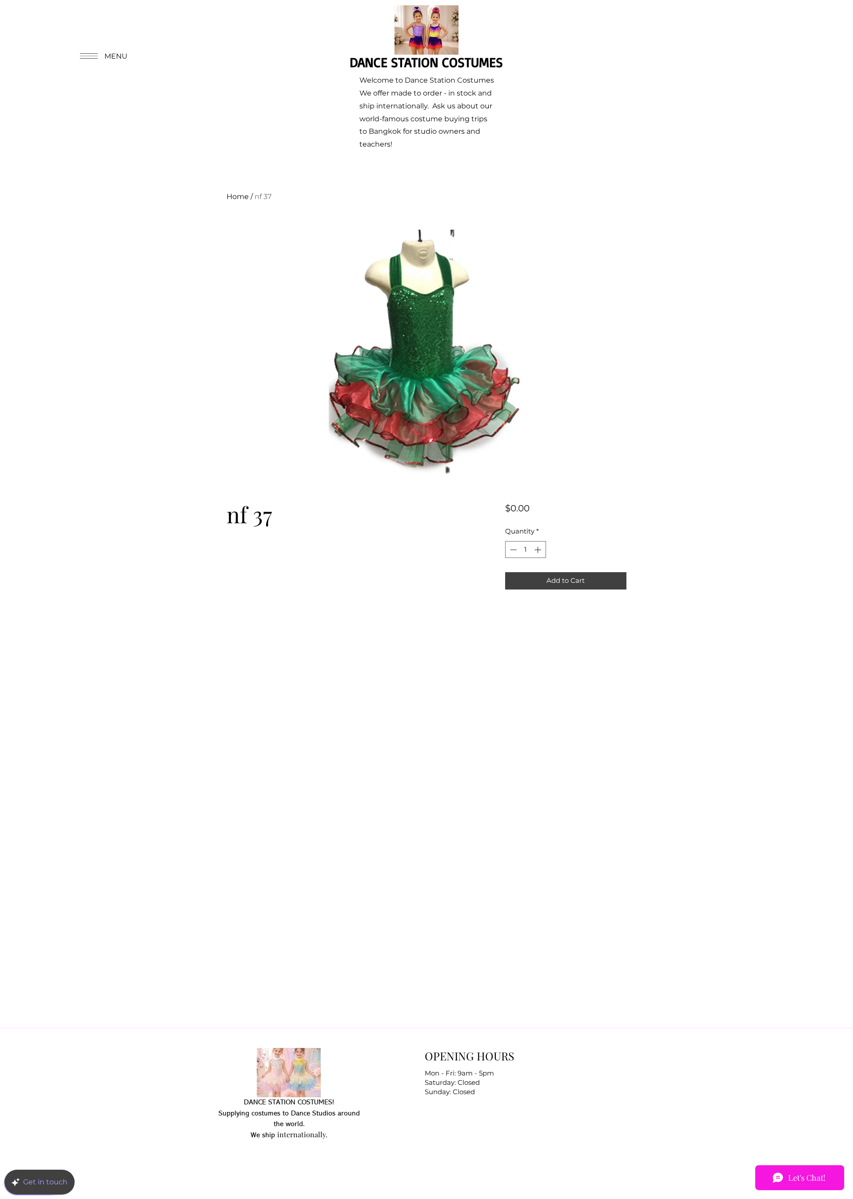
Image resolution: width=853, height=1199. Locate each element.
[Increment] (539, 550)
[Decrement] (512, 550)
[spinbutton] (525, 550)
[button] (102, 56)
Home (238, 196)
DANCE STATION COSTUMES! (289, 1102)
